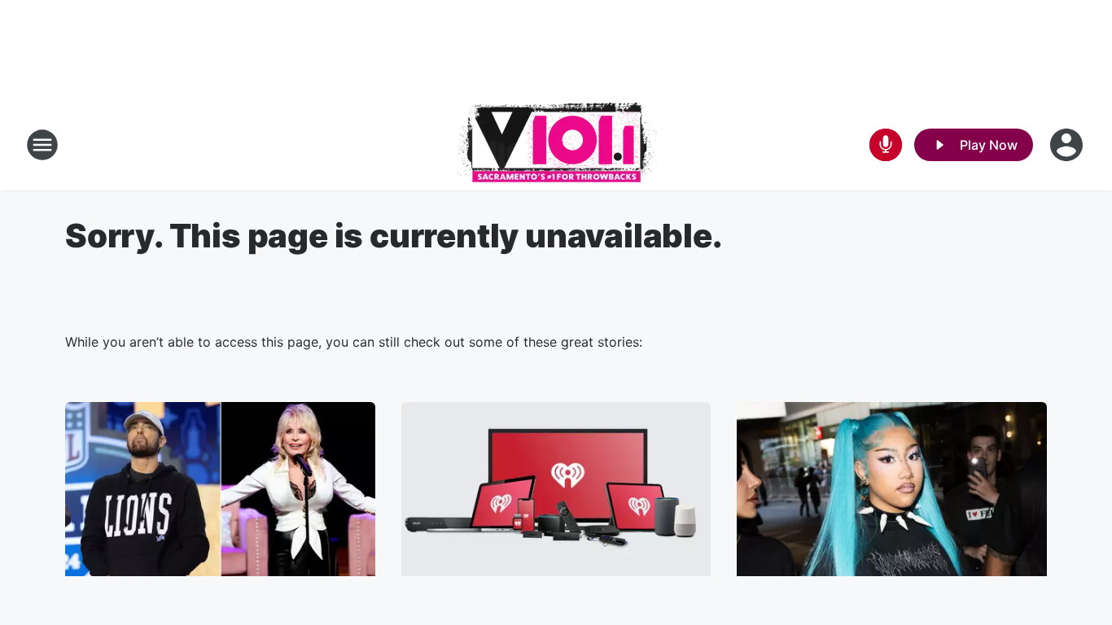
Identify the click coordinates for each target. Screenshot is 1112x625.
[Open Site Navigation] (42, 145)
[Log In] (1068, 145)
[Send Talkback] (885, 145)
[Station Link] (556, 145)
